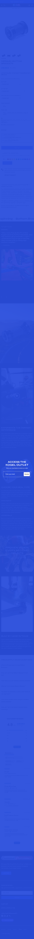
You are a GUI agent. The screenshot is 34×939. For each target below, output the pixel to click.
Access (27, 474)
